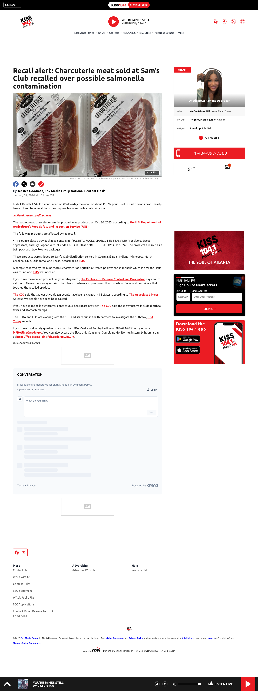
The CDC (18, 294)
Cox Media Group (29, 638)
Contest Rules (22, 583)
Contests (114, 32)
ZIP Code (181, 290)
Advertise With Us (164, 32)
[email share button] (32, 184)
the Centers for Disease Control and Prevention (113, 279)
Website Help (140, 570)
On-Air (101, 32)
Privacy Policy (136, 638)
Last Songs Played (84, 32)
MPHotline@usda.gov (27, 332)
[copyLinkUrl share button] (41, 184)
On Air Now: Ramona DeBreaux (209, 100)
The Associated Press (143, 294)
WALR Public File (23, 597)
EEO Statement (22, 590)
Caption (152, 172)
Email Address (199, 290)
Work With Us (22, 577)
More (181, 32)
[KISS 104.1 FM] (129, 4)
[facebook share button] (16, 184)
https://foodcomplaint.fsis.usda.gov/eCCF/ (45, 336)
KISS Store (145, 32)
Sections (10, 5)
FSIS (82, 260)
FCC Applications (24, 604)
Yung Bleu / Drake (134, 23)
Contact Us (20, 570)
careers (211, 638)
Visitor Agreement (115, 638)
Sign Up (209, 309)
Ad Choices (188, 638)
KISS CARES (129, 32)
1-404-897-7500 (210, 153)
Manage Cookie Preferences (27, 643)
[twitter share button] (24, 184)
